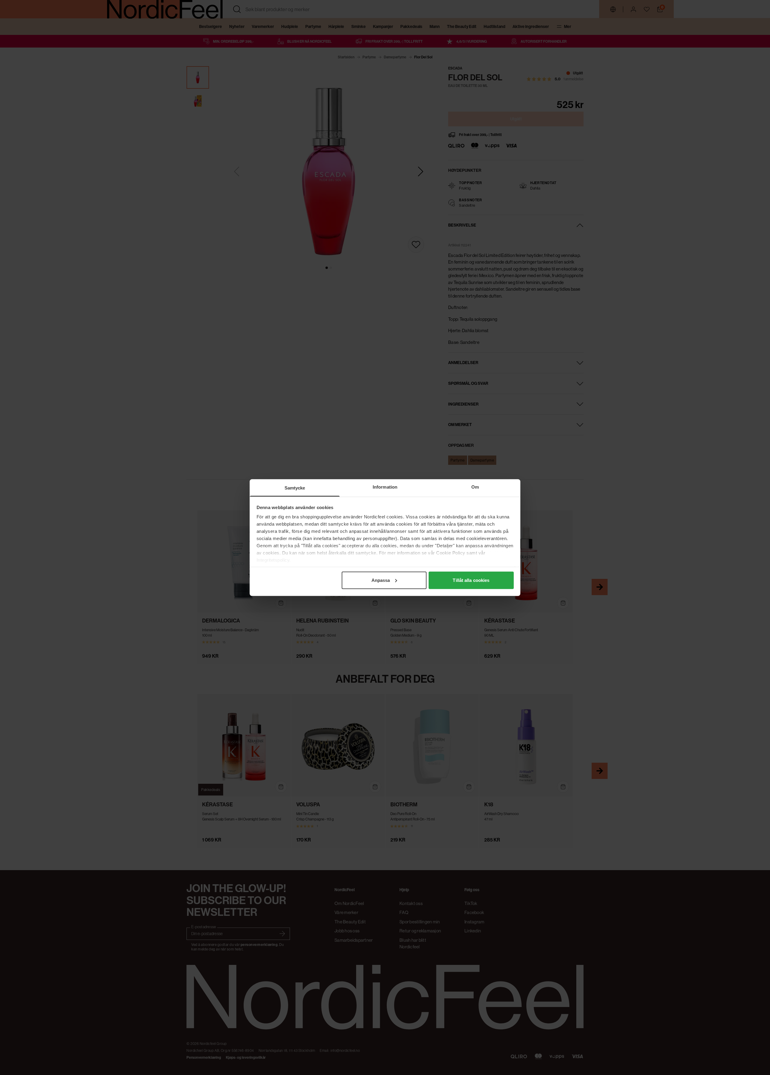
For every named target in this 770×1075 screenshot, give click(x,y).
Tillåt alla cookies (471, 579)
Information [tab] (385, 486)
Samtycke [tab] (295, 487)
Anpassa (380, 579)
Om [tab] (475, 486)
